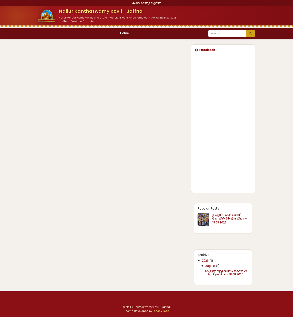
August (210, 266)
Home (124, 33)
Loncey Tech (161, 311)
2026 (205, 261)
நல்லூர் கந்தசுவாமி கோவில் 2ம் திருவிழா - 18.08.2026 (229, 218)
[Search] (250, 33)
